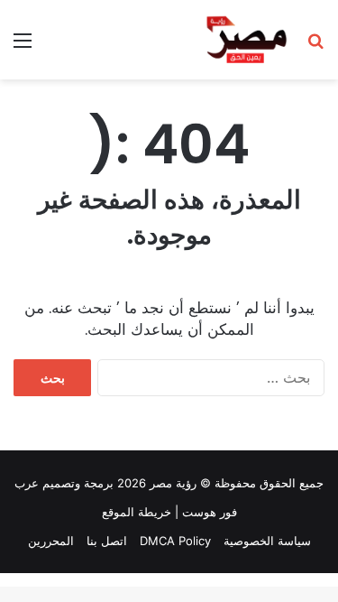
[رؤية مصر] (246, 40)
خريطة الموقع (136, 512)
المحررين (51, 540)
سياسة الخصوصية (267, 540)
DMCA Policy (175, 540)
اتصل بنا (107, 540)
